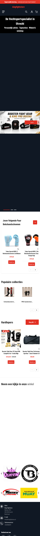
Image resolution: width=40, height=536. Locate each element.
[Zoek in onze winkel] (26, 12)
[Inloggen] (31, 11)
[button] (3, 12)
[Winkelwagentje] (36, 11)
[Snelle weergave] (18, 249)
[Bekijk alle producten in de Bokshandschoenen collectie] (35, 222)
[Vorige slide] (1, 122)
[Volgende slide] (38, 122)
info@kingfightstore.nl (10, 519)
